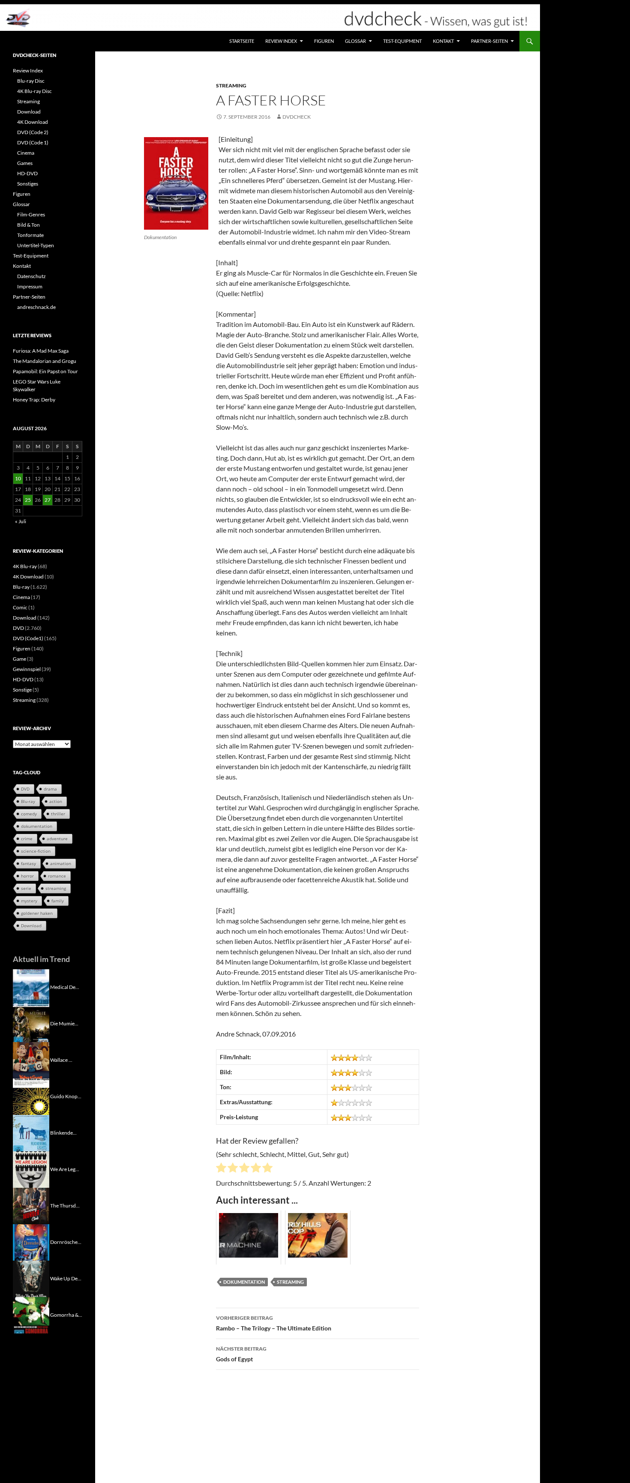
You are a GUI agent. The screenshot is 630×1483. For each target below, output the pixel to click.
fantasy (28, 863)
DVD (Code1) (28, 638)
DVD (18, 628)
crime (27, 839)
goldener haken (37, 913)
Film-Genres (31, 214)
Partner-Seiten (489, 41)
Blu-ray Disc (31, 81)
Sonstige (22, 689)
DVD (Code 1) (32, 142)
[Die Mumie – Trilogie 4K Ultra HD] (31, 1023)
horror (27, 876)
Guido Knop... (65, 1096)
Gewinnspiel (27, 669)
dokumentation (244, 1282)
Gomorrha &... (66, 1314)
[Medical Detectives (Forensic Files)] (31, 986)
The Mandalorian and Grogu (44, 361)
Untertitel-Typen (35, 245)
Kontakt (443, 41)
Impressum (29, 286)
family (57, 901)
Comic (20, 607)
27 (48, 500)
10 (18, 478)
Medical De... (64, 986)
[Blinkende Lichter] (31, 1132)
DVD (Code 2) (32, 132)
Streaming (231, 85)
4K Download (32, 122)
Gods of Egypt (241, 1354)
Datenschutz (31, 276)
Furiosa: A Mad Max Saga (41, 351)
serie (26, 888)
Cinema (25, 153)
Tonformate (30, 235)
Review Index (281, 41)
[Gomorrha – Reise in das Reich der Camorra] (31, 1314)
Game (19, 659)
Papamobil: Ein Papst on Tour (45, 371)
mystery (29, 901)
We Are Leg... (64, 1168)
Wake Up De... (65, 1278)
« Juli (20, 521)
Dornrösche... (65, 1241)
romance (57, 876)
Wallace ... (61, 1059)
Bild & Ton (28, 225)
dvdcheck (296, 117)
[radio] (221, 1168)
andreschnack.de (36, 307)
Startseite (241, 41)
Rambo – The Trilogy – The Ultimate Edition (273, 1323)
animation (60, 863)
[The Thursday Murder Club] (31, 1205)
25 (28, 500)
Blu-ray (21, 587)
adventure (57, 839)
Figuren (324, 41)
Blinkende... (63, 1132)
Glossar (355, 41)
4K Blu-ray (25, 566)
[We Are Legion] (31, 1168)
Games (25, 163)
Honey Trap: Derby (34, 399)
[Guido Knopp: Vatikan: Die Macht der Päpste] (31, 1096)
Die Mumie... (64, 1023)
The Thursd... (65, 1205)
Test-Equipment (402, 41)
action (55, 801)
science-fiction (36, 851)
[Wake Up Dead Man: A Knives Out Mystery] (31, 1278)
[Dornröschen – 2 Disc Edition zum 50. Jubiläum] (31, 1241)
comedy (29, 814)
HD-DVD (27, 173)
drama (50, 789)
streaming (290, 1282)
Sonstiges (27, 183)
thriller (58, 814)
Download (29, 111)
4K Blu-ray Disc (34, 91)
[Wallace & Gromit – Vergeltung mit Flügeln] (31, 1059)
